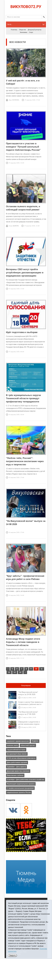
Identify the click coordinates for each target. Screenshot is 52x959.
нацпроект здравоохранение (18, 741)
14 (20, 672)
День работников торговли (17, 762)
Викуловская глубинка (15, 775)
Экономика (23, 32)
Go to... (9, 24)
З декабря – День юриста (16, 767)
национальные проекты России (19, 792)
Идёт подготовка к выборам (21, 332)
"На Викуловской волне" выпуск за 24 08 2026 (28, 693)
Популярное (26, 685)
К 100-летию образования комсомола (21, 758)
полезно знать (12, 745)
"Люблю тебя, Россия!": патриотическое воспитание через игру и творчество (25, 461)
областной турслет (28, 745)
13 (15, 672)
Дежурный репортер (34, 29)
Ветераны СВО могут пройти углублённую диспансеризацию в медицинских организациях (24, 272)
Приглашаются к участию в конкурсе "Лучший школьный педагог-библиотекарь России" (23, 146)
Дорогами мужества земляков (18, 771)
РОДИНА (35, 741)
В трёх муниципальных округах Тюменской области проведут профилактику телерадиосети (23, 398)
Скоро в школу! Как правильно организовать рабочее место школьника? (30, 704)
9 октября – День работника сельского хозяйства (25, 780)
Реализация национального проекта (21, 784)
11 (42, 669)
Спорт (31, 32)
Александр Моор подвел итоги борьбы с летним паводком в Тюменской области (23, 642)
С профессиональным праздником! (20, 788)
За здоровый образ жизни (17, 754)
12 (9, 672)
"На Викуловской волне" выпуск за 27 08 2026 (28, 713)
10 (36, 669)
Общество (22, 29)
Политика (14, 29)
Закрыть (12, 955)
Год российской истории (16, 750)
